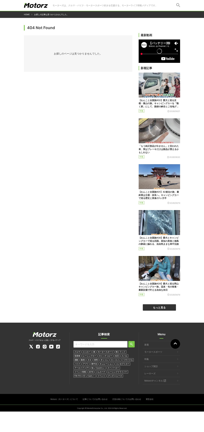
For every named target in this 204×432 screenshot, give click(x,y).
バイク (77, 364)
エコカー (87, 352)
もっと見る (159, 307)
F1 (88, 368)
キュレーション (106, 364)
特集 (141, 111)
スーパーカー (113, 368)
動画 (83, 360)
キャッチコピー (105, 356)
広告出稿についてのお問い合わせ (126, 399)
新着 (146, 344)
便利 (96, 360)
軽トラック (120, 352)
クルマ (77, 352)
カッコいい (115, 360)
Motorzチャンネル (153, 380)
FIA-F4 (77, 376)
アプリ (86, 364)
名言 (117, 356)
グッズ (111, 376)
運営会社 (149, 399)
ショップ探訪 (151, 366)
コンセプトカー (122, 364)
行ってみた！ (89, 376)
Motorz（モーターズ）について (64, 399)
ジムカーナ (100, 372)
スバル (124, 356)
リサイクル (128, 360)
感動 (76, 360)
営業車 (77, 356)
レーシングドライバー (117, 372)
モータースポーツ (105, 352)
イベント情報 (80, 372)
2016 (91, 372)
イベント (101, 376)
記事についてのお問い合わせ (95, 399)
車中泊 (94, 364)
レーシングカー (89, 356)
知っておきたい (98, 368)
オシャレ (104, 360)
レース (119, 376)
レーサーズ (150, 373)
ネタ (89, 360)
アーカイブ (79, 368)
